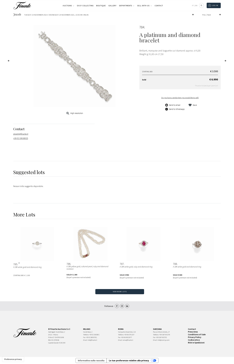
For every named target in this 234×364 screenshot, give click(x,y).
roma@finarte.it (128, 340)
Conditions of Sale (197, 334)
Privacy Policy (194, 337)
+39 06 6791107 (129, 335)
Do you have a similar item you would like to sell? (180, 97)
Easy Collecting (85, 5)
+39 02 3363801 (94, 335)
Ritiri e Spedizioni (196, 342)
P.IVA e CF (51, 337)
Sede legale (51, 332)
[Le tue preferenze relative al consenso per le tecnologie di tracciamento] (13, 359)
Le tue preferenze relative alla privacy (129, 360)
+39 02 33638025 (20, 138)
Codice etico (194, 339)
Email (85, 340)
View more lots (120, 292)
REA (49, 340)
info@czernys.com (163, 340)
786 (68, 263)
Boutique (101, 5)
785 (15, 264)
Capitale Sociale (53, 343)
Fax (84, 337)
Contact (159, 5)
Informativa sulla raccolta (91, 360)
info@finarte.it (92, 340)
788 (175, 263)
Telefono (86, 335)
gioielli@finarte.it (20, 134)
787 (122, 263)
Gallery (112, 5)
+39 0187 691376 (164, 335)
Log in (215, 5)
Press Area (193, 331)
